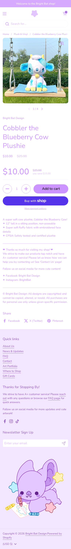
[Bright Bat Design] (34, 13)
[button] (64, 13)
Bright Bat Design (36, 533)
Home (6, 34)
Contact (7, 361)
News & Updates (13, 351)
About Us (8, 346)
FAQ (5, 356)
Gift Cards (9, 376)
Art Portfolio (10, 366)
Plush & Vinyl (21, 34)
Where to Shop (12, 371)
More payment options (35, 208)
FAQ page (54, 398)
